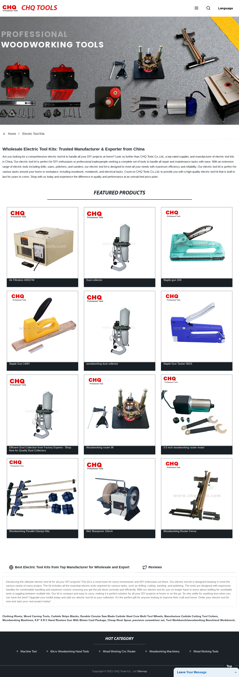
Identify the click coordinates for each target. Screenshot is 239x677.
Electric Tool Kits (33, 133)
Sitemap (142, 671)
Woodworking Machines (17, 620)
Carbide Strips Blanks (65, 616)
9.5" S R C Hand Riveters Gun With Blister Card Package (70, 620)
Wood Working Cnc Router (119, 651)
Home (12, 133)
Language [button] (225, 8)
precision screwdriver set (148, 620)
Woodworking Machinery (164, 651)
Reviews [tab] (155, 567)
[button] (196, 8)
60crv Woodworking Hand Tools (69, 651)
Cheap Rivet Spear (119, 620)
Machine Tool (29, 651)
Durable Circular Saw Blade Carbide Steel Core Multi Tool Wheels (121, 616)
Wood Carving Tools (37, 616)
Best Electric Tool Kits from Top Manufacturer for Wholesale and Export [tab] (72, 567)
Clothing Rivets (12, 616)
